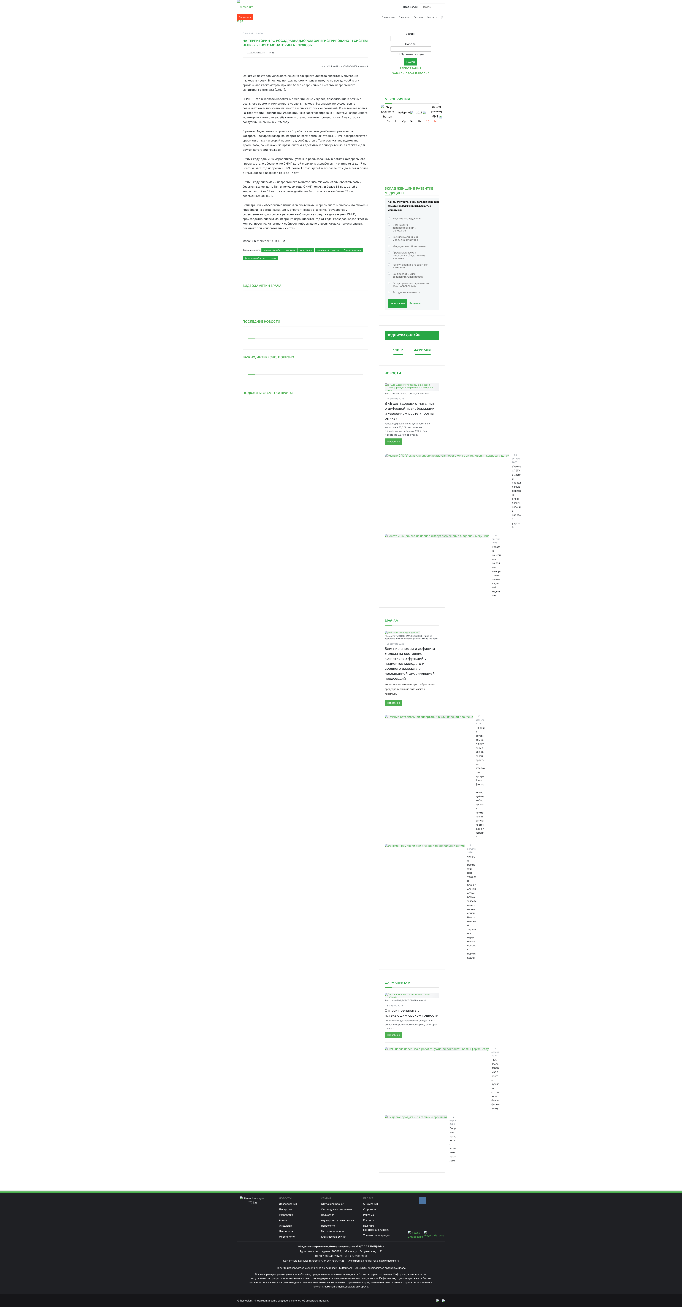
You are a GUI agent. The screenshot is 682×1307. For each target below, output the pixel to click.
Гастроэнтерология (333, 1231)
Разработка (286, 1214)
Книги (398, 349)
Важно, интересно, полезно (268, 357)
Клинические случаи (333, 1236)
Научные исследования (407, 218)
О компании (388, 17)
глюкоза (290, 250)
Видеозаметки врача (262, 286)
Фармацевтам (397, 983)
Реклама (418, 17)
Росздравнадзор (352, 250)
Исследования (288, 1203)
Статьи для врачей (332, 1203)
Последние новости (261, 321)
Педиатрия (327, 1214)
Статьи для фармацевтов (336, 1209)
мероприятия (397, 99)
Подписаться (410, 7)
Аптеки (283, 1220)
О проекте (404, 17)
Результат (415, 303)
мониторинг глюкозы (328, 250)
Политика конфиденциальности (376, 1227)
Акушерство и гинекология (337, 1220)
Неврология (286, 1231)
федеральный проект (256, 258)
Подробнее (393, 441)
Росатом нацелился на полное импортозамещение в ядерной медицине (496, 571)
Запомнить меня (412, 54)
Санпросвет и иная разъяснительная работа (408, 275)
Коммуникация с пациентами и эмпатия (410, 266)
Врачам (392, 621)
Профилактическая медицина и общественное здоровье (409, 255)
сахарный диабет (273, 250)
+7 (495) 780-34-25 (332, 1260)
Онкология (285, 1225)
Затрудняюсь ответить (406, 292)
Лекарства (285, 1209)
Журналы (422, 349)
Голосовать (397, 303)
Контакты (432, 17)
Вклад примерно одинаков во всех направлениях (411, 284)
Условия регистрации (376, 1235)
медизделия (306, 250)
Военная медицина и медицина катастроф (405, 238)
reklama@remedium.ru (386, 1260)
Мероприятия (287, 1236)
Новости (393, 373)
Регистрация (411, 68)
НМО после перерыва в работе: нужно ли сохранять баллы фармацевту (495, 1084)
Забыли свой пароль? (410, 73)
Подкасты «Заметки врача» (268, 393)
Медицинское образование (409, 246)
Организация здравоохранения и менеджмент (404, 227)
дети (273, 258)
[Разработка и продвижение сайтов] (436, 1300)
